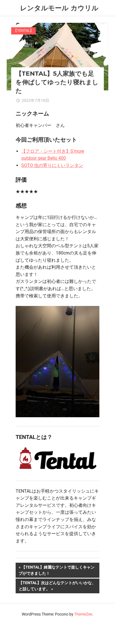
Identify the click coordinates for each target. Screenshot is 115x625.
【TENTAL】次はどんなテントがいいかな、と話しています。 (57, 586)
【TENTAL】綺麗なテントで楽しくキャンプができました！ (57, 571)
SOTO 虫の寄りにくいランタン (52, 165)
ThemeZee (83, 614)
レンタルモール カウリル (59, 8)
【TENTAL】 (23, 30)
